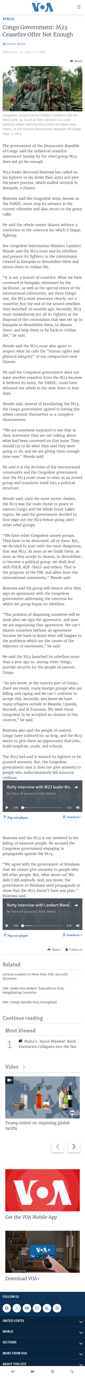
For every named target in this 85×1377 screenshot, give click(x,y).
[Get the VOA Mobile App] (42, 1190)
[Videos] (32, 1371)
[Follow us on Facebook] (7, 1308)
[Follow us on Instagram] (37, 1308)
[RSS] (47, 1308)
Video (12, 1067)
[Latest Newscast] (13, 1371)
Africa (8, 19)
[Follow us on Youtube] (27, 1308)
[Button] (76, 61)
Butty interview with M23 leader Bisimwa (43, 787)
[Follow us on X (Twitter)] (17, 1308)
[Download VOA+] (42, 1252)
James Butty (16, 44)
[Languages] (52, 1371)
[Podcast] (57, 1308)
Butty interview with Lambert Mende (39, 905)
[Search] (71, 1371)
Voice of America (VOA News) (33, 793)
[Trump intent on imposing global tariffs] (42, 1097)
